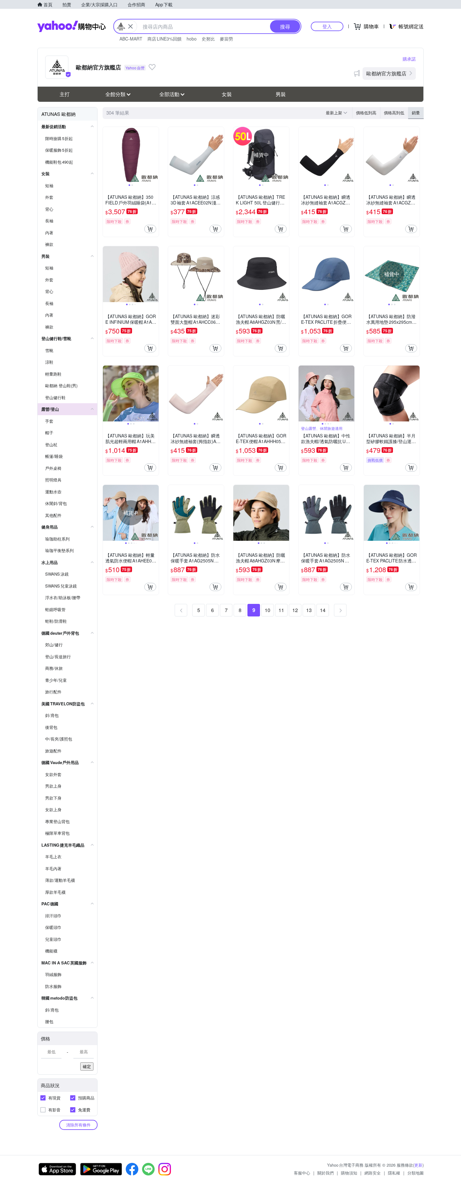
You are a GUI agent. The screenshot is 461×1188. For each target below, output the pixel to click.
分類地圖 (415, 1173)
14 (323, 610)
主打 (65, 94)
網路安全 (372, 1173)
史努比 (208, 38)
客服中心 (302, 1173)
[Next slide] (155, 155)
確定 (87, 1066)
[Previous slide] (107, 155)
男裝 (281, 94)
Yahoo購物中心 (71, 26)
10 (267, 610)
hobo (192, 38)
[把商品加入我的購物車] (150, 229)
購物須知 (349, 1173)
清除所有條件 (78, 1125)
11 (281, 610)
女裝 (227, 94)
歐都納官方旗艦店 (386, 73)
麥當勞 (226, 38)
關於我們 (325, 1173)
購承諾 (409, 59)
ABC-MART (130, 38)
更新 (418, 1165)
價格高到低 (394, 113)
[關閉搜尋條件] (130, 26)
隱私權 (394, 1173)
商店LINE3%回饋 (164, 38)
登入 (327, 26)
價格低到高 (366, 113)
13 (309, 610)
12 (295, 610)
